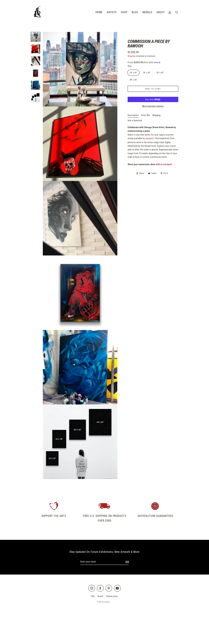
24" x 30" (133, 72)
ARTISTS (111, 12)
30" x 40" (160, 72)
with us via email (164, 164)
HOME (98, 12)
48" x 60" (133, 80)
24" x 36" (146, 72)
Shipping (131, 56)
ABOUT (161, 12)
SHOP (124, 12)
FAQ (92, 596)
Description (133, 115)
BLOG (135, 12)
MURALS (147, 12)
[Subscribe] (127, 562)
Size (130, 66)
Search (100, 596)
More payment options (153, 106)
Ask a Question (135, 120)
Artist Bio (145, 115)
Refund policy (112, 596)
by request (148, 138)
